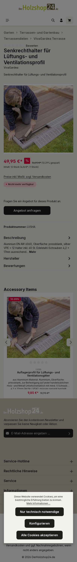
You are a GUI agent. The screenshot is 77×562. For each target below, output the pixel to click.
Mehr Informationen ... (38, 503)
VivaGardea (11, 67)
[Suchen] (53, 20)
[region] (38, 119)
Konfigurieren (39, 523)
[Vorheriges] (6, 342)
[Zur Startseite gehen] (38, 7)
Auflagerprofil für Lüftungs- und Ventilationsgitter (38, 374)
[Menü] (7, 20)
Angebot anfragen (27, 210)
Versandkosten (15, 545)
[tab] (37, 244)
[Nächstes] (70, 342)
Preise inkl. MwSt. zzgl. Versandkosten (27, 176)
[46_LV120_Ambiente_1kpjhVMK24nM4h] (38, 119)
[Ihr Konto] (61, 20)
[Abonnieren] (69, 433)
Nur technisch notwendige (39, 512)
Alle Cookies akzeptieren (39, 535)
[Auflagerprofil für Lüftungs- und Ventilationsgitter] (38, 327)
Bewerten (32, 45)
